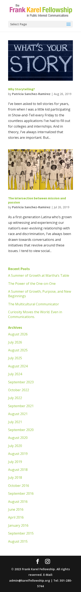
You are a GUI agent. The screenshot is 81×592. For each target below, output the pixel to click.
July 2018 (15, 477)
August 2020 (18, 437)
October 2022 (18, 390)
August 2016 (18, 501)
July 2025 (15, 358)
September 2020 (21, 430)
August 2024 (18, 366)
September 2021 (21, 406)
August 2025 (18, 350)
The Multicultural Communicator (33, 304)
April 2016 (16, 517)
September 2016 (21, 493)
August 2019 (18, 453)
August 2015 (18, 541)
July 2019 (15, 461)
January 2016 (18, 525)
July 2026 (15, 342)
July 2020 (15, 445)
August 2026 (18, 334)
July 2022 (15, 398)
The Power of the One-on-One (32, 283)
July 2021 (15, 422)
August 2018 (18, 469)
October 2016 (18, 485)
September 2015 (21, 533)
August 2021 (18, 414)
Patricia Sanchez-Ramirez (31, 94)
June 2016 (15, 509)
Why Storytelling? (21, 89)
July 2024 (15, 374)
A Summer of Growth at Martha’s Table (38, 275)
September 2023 (21, 382)
